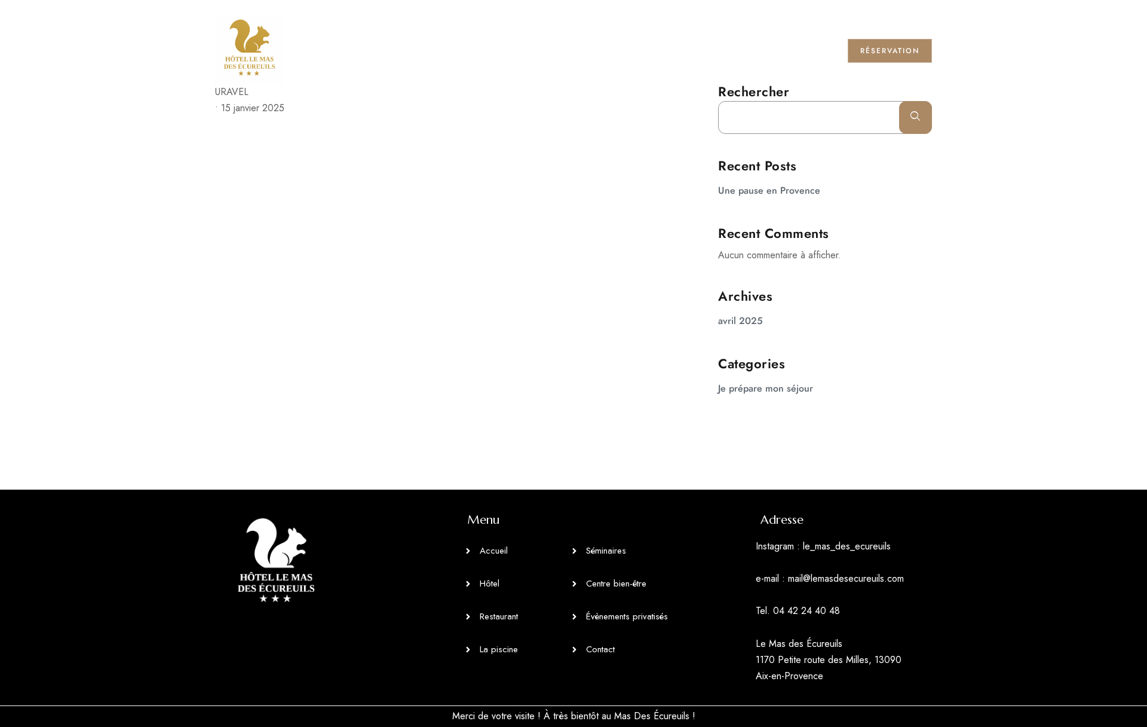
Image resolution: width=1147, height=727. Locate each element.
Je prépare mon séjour (765, 388)
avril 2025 (740, 321)
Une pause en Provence (769, 190)
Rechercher (753, 91)
